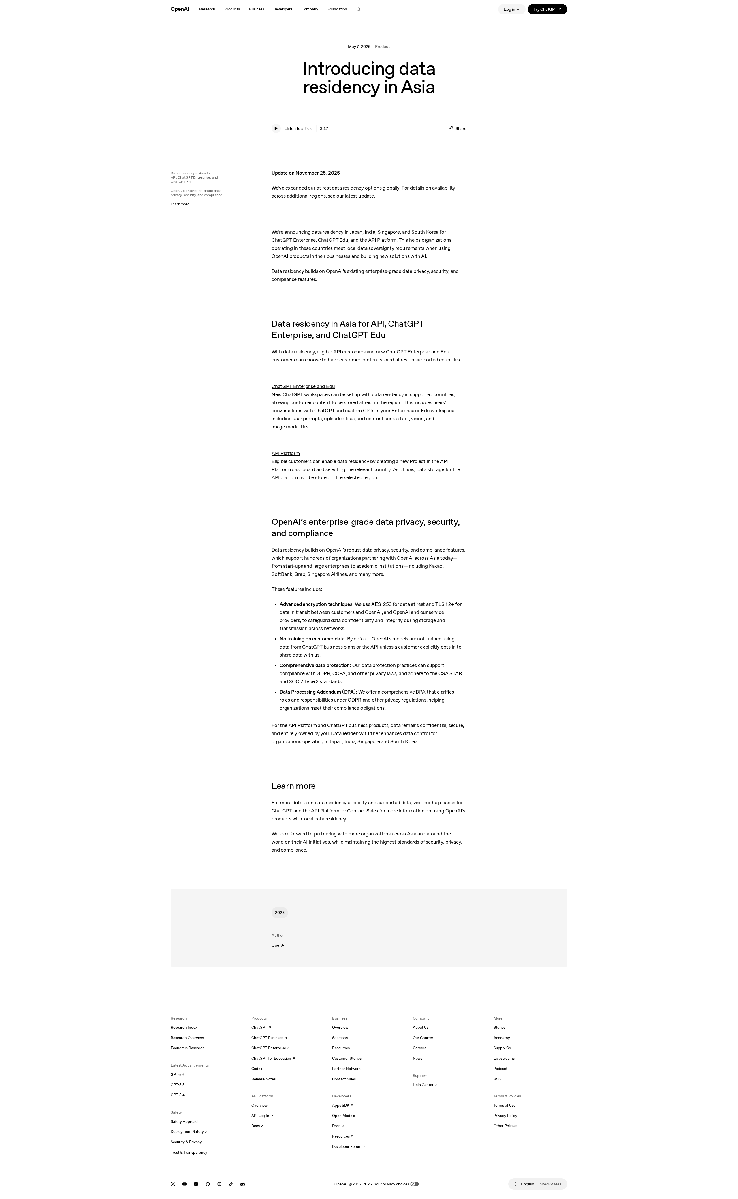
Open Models (343, 1116)
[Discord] (242, 1184)
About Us (420, 1027)
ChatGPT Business (269, 1038)
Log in (509, 9)
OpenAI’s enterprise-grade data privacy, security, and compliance (196, 193)
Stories (499, 1027)
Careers (419, 1048)
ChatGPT (261, 1028)
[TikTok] (231, 1184)
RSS (497, 1079)
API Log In (262, 1116)
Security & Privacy (186, 1142)
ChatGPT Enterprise (270, 1048)
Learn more (180, 204)
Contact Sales (344, 1079)
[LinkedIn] (196, 1184)
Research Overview (187, 1038)
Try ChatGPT (550, 10)
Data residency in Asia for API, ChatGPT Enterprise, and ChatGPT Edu (194, 177)
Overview (259, 1105)
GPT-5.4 (178, 1095)
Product (382, 46)
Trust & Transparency (189, 1152)
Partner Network (346, 1069)
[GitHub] (207, 1184)
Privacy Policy (505, 1116)
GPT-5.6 (178, 1074)
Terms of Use (504, 1105)
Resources (341, 1048)
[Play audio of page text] (276, 128)
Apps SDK (342, 1105)
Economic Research (188, 1048)
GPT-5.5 (178, 1085)
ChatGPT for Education (272, 1058)
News (417, 1058)
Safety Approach (185, 1121)
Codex (256, 1069)
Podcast (500, 1069)
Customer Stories (347, 1058)
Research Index (184, 1027)
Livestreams (504, 1058)
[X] (173, 1184)
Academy (502, 1038)
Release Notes (263, 1079)
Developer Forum (348, 1147)
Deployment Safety (189, 1132)
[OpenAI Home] (180, 9)
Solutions (340, 1038)
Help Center (425, 1085)
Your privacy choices (391, 1184)
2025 (280, 912)
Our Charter (423, 1038)
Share (460, 128)
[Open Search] (358, 9)
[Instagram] (219, 1184)
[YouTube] (184, 1184)
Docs (257, 1126)
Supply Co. (503, 1048)
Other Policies (505, 1126)
